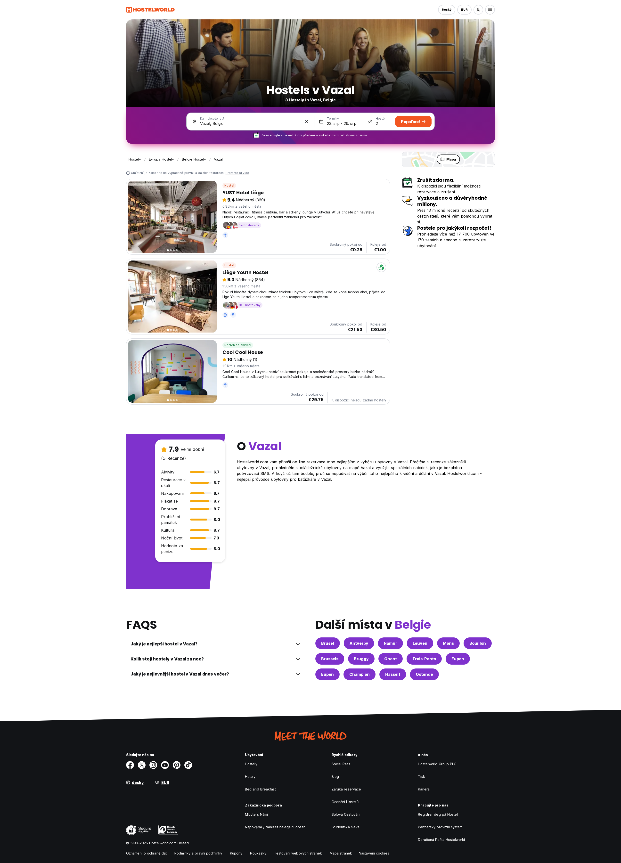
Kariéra (424, 789)
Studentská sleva (346, 827)
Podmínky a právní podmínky (198, 853)
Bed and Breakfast (260, 789)
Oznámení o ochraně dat (146, 853)
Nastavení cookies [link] (374, 853)
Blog (335, 776)
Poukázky (258, 853)
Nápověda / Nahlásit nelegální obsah (275, 827)
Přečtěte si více (237, 173)
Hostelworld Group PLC (437, 764)
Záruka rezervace (346, 789)
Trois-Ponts (424, 658)
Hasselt (392, 674)
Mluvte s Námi (256, 814)
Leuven (420, 643)
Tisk (421, 776)
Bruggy (361, 658)
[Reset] (306, 121)
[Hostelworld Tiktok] (188, 765)
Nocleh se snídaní (237, 345)
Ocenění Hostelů (345, 802)
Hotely (250, 776)
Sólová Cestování (346, 814)
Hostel (229, 185)
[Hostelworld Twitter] (142, 765)
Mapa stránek (341, 853)
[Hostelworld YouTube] (165, 765)
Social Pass (341, 764)
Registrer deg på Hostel (438, 814)
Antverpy (359, 643)
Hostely (251, 764)
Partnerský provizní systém (440, 827)
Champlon (359, 674)
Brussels (329, 658)
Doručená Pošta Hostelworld (441, 840)
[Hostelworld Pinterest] (176, 765)
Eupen (457, 658)
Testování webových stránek (298, 853)
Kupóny (236, 853)
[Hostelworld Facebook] (130, 765)
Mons (448, 643)
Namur (390, 643)
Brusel (327, 643)
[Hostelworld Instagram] (153, 765)
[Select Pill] (478, 10)
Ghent (390, 658)
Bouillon (477, 643)
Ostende (424, 674)
